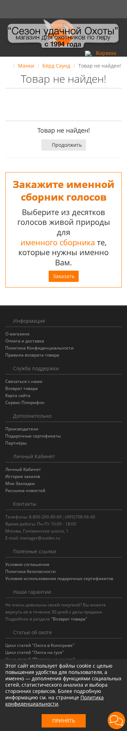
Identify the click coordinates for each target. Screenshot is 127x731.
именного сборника (57, 242)
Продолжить (67, 144)
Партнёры (15, 443)
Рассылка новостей (25, 490)
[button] (103, 53)
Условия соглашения (27, 564)
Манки (26, 65)
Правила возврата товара (32, 355)
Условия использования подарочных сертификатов (59, 578)
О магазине (17, 334)
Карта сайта (17, 395)
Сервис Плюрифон (24, 402)
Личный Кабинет (23, 469)
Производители (21, 429)
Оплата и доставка (24, 341)
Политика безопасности (30, 571)
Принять (63, 720)
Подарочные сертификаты (33, 436)
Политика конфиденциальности (54, 700)
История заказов (22, 476)
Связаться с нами (23, 381)
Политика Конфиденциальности (39, 348)
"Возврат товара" (69, 619)
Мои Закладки (20, 483)
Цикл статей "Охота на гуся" (34, 652)
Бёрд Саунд (56, 65)
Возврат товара (21, 388)
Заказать (63, 276)
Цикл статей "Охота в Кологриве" (39, 645)
